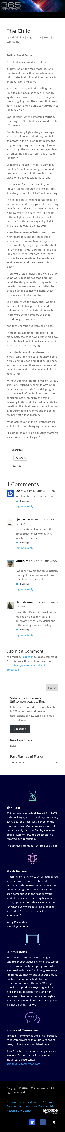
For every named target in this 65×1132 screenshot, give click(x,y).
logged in (28, 657)
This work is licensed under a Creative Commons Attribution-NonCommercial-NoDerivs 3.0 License (30, 1106)
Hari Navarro (25, 602)
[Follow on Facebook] (43, 1122)
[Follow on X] (54, 1122)
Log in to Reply (24, 506)
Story (47, 37)
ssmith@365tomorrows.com (23, 1064)
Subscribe (20, 728)
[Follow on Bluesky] (32, 1122)
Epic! (13, 745)
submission (17, 37)
